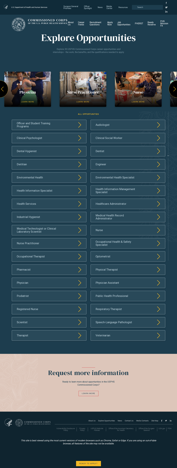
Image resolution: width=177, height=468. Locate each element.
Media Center (109, 7)
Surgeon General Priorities (70, 7)
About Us (71, 23)
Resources (123, 7)
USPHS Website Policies (97, 429)
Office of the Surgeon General (146, 429)
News (100, 7)
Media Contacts (142, 421)
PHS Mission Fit (164, 23)
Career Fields (81, 23)
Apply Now (110, 23)
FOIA (169, 428)
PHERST (139, 23)
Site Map (154, 421)
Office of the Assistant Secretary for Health (121, 429)
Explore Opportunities (106, 421)
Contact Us (129, 421)
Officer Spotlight (88, 7)
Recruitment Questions (95, 23)
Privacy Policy (82, 429)
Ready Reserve (152, 23)
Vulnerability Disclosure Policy (65, 429)
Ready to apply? (88, 463)
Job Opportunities (123, 23)
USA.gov (161, 428)
